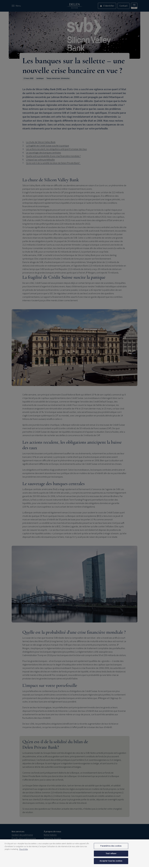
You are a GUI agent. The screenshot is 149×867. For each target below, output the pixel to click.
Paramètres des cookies (110, 846)
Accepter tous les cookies (111, 861)
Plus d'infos (23, 849)
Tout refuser (111, 853)
